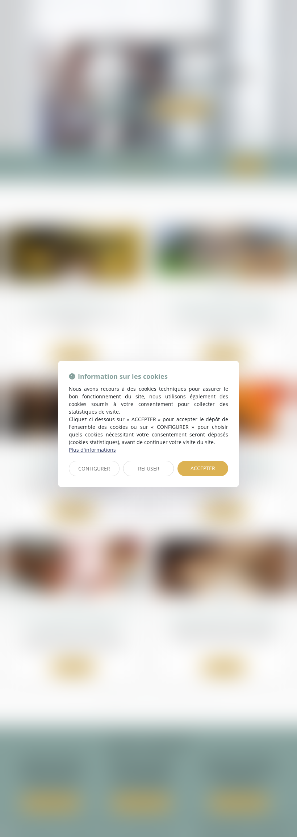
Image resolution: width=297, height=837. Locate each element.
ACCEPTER (203, 468)
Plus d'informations (92, 449)
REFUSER (148, 468)
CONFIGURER (94, 468)
